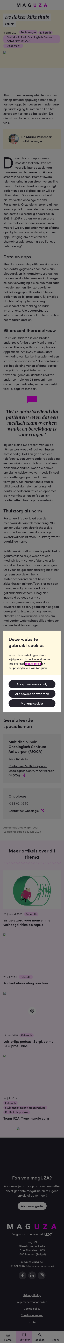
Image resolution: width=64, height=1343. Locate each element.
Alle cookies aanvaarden (32, 694)
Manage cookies (32, 703)
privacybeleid (21, 668)
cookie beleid (33, 663)
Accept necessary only (32, 684)
